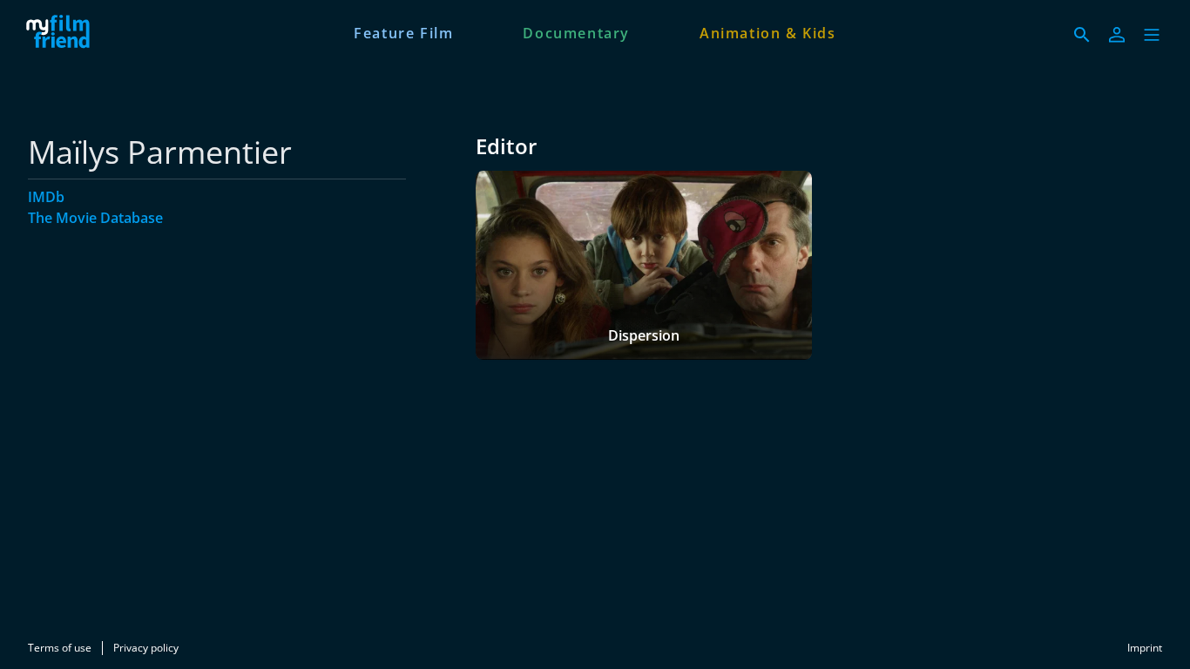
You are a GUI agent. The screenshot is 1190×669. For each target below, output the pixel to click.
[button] (1151, 34)
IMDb (46, 196)
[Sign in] (1116, 34)
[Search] (1082, 34)
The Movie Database (95, 217)
